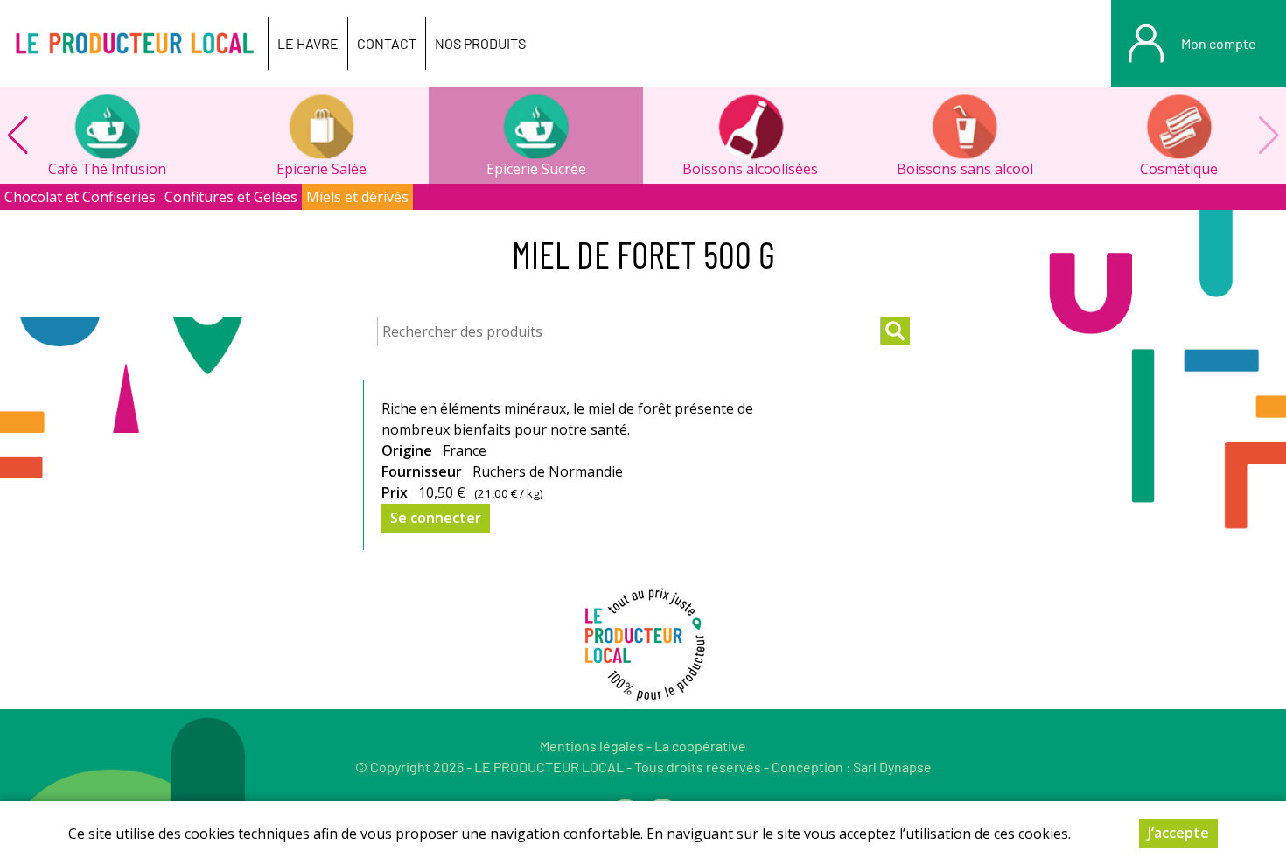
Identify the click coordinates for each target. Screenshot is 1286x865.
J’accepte (1178, 832)
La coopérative (700, 745)
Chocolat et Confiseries (80, 196)
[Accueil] (134, 43)
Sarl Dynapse (892, 766)
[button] (17, 135)
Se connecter (435, 517)
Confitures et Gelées (230, 196)
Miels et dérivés (357, 196)
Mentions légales (592, 745)
